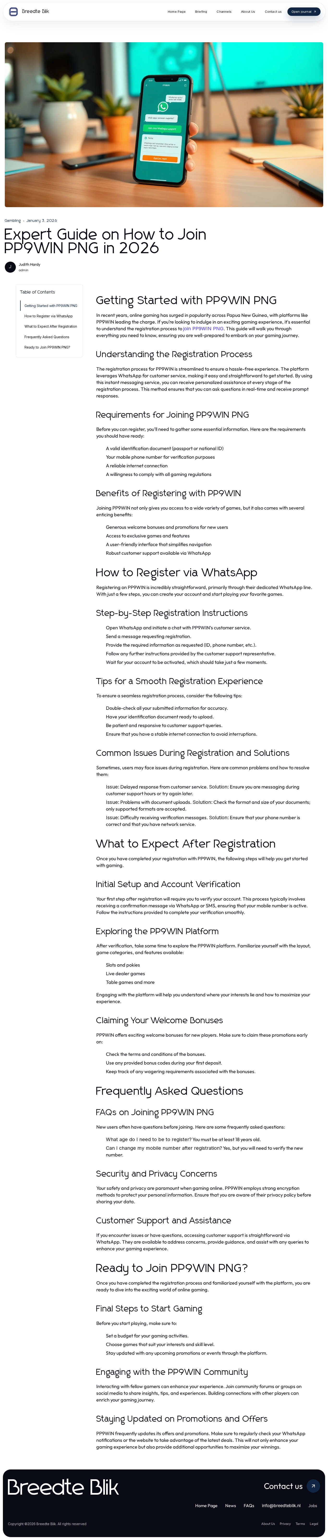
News (230, 1505)
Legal (314, 1524)
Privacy (285, 1524)
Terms (300, 1524)
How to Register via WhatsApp (48, 316)
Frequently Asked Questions (46, 337)
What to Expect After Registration (50, 326)
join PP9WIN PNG (203, 328)
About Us (268, 1524)
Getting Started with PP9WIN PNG (50, 306)
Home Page (206, 1505)
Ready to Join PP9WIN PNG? (47, 347)
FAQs (249, 1505)
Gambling (13, 221)
